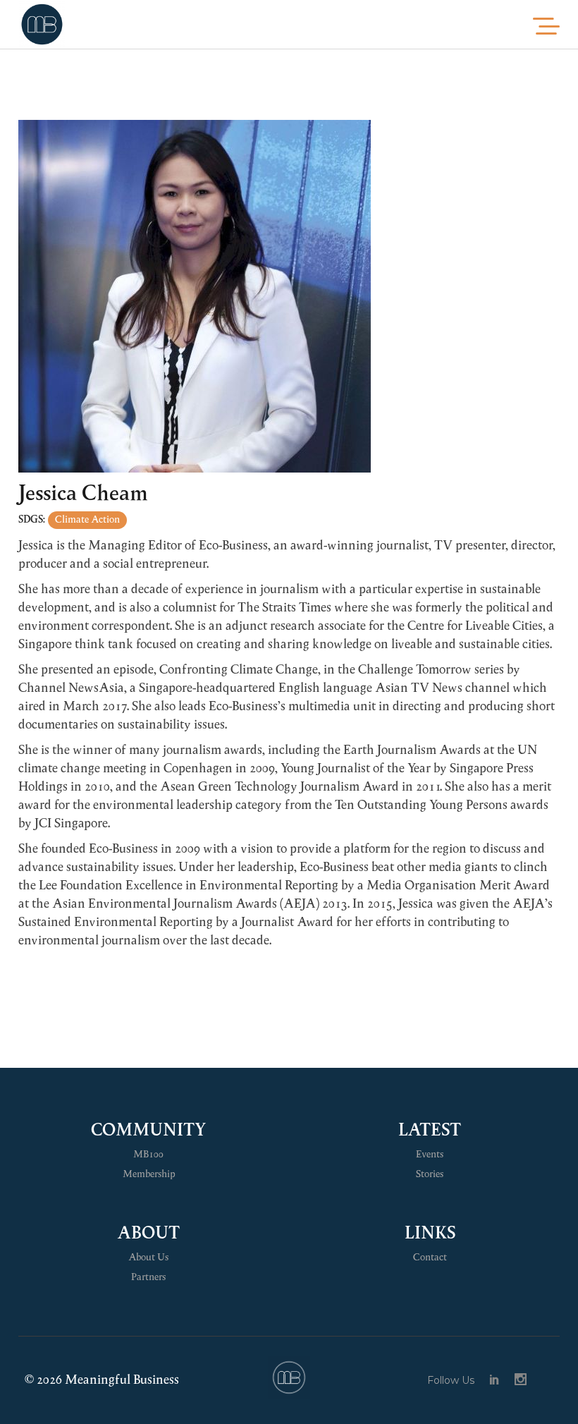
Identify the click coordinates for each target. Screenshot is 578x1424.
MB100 (148, 1155)
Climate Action (87, 520)
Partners (148, 1278)
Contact (430, 1258)
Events (429, 1155)
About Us (148, 1258)
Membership (149, 1175)
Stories (429, 1175)
